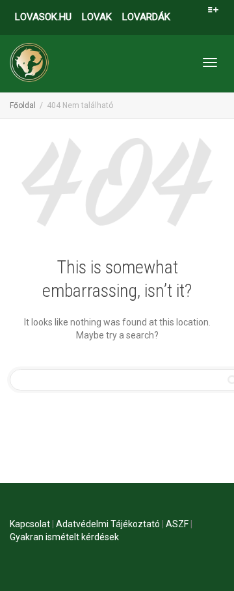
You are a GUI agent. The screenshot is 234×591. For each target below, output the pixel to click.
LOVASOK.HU (43, 17)
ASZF (177, 524)
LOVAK (97, 17)
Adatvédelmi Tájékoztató (108, 524)
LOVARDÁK (146, 17)
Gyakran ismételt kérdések (64, 537)
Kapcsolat (30, 524)
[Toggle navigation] (210, 62)
